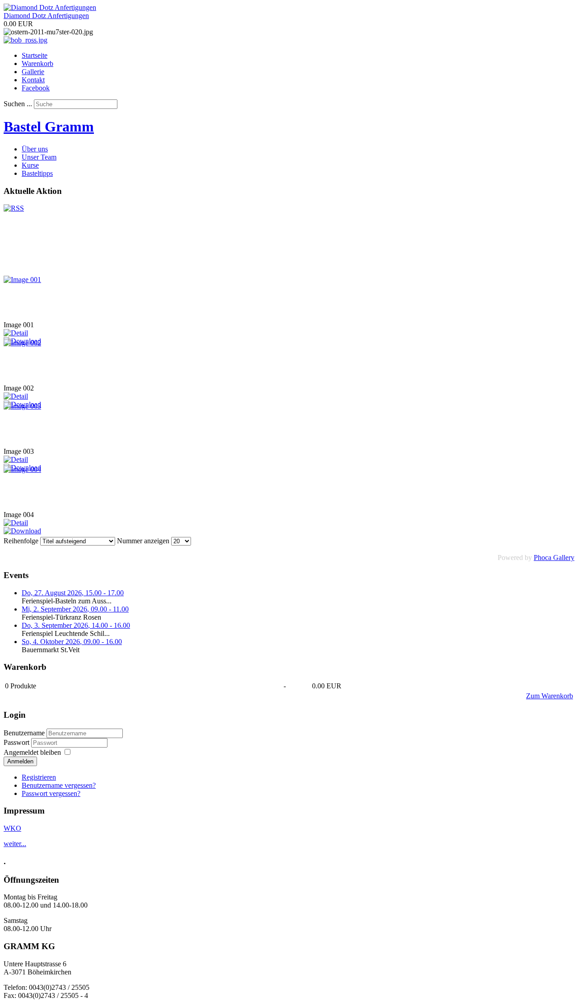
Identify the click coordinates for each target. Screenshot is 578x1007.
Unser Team (39, 157)
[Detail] (16, 333)
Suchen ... (18, 104)
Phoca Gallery (554, 557)
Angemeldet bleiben (32, 752)
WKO (12, 828)
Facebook (36, 88)
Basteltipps (37, 173)
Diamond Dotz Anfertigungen (46, 15)
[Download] (22, 531)
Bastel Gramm (49, 126)
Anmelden (20, 761)
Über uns (35, 149)
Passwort (17, 742)
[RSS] (14, 208)
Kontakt (33, 80)
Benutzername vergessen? (59, 785)
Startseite (34, 55)
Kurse (30, 165)
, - (73, 593)
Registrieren (39, 777)
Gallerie (33, 71)
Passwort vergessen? (51, 793)
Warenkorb (37, 63)
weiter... (15, 843)
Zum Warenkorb (549, 696)
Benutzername (24, 733)
